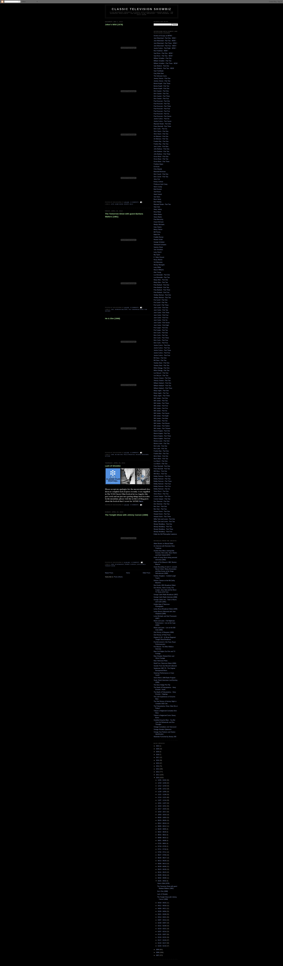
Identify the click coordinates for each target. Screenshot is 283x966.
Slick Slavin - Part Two (161, 134)
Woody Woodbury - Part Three (163, 529)
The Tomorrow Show (135, 309)
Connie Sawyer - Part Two (162, 499)
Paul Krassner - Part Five (162, 111)
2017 (158, 757)
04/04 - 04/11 (162, 908)
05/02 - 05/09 (162, 878)
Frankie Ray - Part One (161, 141)
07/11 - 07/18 (162, 849)
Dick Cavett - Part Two (161, 177)
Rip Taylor (157, 255)
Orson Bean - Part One (161, 156)
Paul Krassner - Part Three (162, 106)
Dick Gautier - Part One (161, 91)
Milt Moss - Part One (160, 471)
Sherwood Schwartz (160, 244)
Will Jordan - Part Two (161, 400)
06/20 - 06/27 (162, 858)
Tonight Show (110, 565)
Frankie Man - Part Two (161, 453)
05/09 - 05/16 (162, 875)
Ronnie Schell (158, 239)
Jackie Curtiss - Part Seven (162, 121)
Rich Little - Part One (160, 446)
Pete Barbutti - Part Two (161, 287)
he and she (119, 454)
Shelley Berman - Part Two (162, 297)
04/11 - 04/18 (162, 905)
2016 (158, 760)
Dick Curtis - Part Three (161, 338)
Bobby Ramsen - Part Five (162, 486)
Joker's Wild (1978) (114, 24)
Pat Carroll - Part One (160, 300)
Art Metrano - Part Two (161, 139)
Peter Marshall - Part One (162, 466)
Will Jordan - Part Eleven (162, 423)
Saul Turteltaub (158, 71)
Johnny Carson (130, 564)
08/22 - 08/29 (162, 832)
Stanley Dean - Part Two (161, 365)
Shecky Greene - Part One (162, 378)
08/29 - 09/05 (162, 829)
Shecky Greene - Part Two (162, 380)
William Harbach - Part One (162, 383)
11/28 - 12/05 (162, 791)
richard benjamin (142, 454)
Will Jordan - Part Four (161, 406)
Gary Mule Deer (159, 73)
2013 (158, 769)
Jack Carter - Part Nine (161, 146)
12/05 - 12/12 (162, 789)
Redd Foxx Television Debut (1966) (165, 663)
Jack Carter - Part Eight (161, 325)
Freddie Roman (158, 237)
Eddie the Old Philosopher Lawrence (165, 534)
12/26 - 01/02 (162, 780)
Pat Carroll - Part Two (160, 302)
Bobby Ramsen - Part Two (162, 479)
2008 (158, 952)
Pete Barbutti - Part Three (162, 290)
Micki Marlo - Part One (161, 456)
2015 (158, 763)
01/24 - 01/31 (162, 937)
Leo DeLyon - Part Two (161, 375)
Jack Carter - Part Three (161, 312)
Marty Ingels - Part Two (161, 393)
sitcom (107, 456)
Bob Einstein (158, 189)
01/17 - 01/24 (162, 940)
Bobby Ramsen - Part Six (162, 489)
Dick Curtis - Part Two (161, 335)
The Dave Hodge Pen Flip (162, 685)
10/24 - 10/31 (162, 806)
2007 (158, 955)
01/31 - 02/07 (162, 934)
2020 (158, 749)
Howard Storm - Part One (162, 511)
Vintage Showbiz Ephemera (162, 729)
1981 (112, 309)
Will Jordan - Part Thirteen (162, 428)
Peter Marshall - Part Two (162, 469)
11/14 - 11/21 (162, 797)
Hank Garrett (158, 194)
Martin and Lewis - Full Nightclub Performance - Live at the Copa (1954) (164, 623)
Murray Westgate (159, 265)
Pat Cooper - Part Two (161, 330)
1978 (112, 204)
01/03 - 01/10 (162, 946)
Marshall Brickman (160, 171)
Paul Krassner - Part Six (161, 114)
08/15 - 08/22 (162, 835)
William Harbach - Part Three (163, 388)
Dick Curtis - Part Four (161, 340)
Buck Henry (157, 199)
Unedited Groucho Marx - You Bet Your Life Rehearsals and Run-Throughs (164, 722)
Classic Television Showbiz (141, 9)
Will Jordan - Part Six (160, 411)
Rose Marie (157, 212)
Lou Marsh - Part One (160, 461)
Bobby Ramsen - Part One (162, 476)
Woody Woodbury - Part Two (163, 526)
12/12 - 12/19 (162, 786)
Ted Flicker (157, 192)
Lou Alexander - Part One (162, 275)
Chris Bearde (158, 169)
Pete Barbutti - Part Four (161, 292)
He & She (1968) (112, 318)
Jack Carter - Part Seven (162, 322)
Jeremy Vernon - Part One (162, 78)
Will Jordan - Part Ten (160, 421)
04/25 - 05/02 (162, 881)
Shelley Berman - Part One (162, 295)
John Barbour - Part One (161, 149)
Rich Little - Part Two (160, 448)
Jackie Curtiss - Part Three (162, 350)
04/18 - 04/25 (162, 903)
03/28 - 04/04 (162, 911)
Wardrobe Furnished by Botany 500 (165, 736)
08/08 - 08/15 (162, 838)
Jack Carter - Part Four (161, 315)
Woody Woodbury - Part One (163, 524)
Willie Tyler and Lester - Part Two (164, 521)
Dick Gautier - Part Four (161, 98)
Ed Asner (157, 166)
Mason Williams (159, 270)
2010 (158, 777)
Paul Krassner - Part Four (162, 108)
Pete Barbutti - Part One (161, 285)
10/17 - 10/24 (162, 809)
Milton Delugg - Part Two (161, 370)
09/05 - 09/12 (162, 826)
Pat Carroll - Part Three (161, 305)
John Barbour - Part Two (161, 151)
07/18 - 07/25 (162, 846)
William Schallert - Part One (162, 58)
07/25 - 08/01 (162, 843)
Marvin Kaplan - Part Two (162, 433)
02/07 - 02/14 (162, 931)
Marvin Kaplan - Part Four (162, 438)
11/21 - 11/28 (162, 794)
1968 (112, 454)
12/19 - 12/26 (162, 783)
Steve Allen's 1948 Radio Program (164, 677)
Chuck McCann (158, 222)
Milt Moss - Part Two (160, 474)
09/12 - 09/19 (162, 823)
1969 (112, 564)
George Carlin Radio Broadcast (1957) (166, 594)
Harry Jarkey (158, 209)
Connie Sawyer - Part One (162, 496)
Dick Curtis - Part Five (161, 343)
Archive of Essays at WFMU (163, 36)
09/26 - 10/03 (162, 817)
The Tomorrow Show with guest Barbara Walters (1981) (124, 215)
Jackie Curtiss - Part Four (162, 355)
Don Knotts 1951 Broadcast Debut (165, 585)
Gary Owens (158, 227)
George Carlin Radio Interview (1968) (165, 597)
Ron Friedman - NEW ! (161, 51)
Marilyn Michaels (159, 224)
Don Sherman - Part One (161, 501)
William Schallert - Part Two (162, 61)
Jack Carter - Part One (161, 307)
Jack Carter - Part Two (161, 310)
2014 (158, 766)
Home (128, 573)
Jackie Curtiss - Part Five (162, 353)
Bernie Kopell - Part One (161, 88)
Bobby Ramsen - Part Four (162, 484)
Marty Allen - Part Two (161, 282)
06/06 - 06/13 (162, 863)
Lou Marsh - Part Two (160, 463)
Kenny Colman (158, 181)
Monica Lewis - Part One (161, 441)
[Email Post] (140, 202)
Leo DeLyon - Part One (161, 373)
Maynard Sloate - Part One (162, 124)
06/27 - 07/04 (162, 855)
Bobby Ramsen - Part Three (163, 481)
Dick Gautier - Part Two (161, 93)
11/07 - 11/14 (162, 800)
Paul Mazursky (158, 219)
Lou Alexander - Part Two (162, 277)
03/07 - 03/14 (162, 920)
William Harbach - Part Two (162, 385)
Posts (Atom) (118, 577)
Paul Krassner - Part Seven (162, 116)
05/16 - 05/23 (162, 872)
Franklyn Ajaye (158, 164)
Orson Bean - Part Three (161, 161)
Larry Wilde (157, 267)
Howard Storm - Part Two (162, 514)
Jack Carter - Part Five (161, 317)
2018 (158, 754)
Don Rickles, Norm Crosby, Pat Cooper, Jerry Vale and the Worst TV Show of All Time (165, 590)
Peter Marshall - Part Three (162, 126)
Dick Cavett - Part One (161, 174)
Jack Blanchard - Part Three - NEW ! (165, 43)
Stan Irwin (157, 207)
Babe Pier (157, 234)
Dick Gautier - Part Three (162, 96)
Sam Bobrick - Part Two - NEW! (164, 68)
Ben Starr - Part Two (160, 509)
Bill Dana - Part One (160, 358)
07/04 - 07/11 (162, 852)
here (141, 501)
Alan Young (157, 272)
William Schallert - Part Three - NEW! (166, 63)
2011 (158, 775)
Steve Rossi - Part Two (161, 494)
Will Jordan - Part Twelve (162, 426)
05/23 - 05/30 (162, 869)
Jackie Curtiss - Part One (162, 345)
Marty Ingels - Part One (161, 390)
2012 (158, 772)
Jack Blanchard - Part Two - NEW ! (165, 40)
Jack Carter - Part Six (161, 320)
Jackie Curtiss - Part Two (162, 348)
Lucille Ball (141, 564)
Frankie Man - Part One (161, 451)
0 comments (134, 202)
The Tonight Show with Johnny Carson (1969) (126, 515)
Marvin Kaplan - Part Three (162, 436)
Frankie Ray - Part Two (161, 144)
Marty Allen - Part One (161, 280)
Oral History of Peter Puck (162, 635)
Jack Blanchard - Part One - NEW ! (165, 38)
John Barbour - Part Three (162, 154)
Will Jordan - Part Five (161, 408)
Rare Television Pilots (161, 661)
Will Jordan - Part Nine (161, 418)
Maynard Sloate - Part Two (162, 204)
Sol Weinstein (158, 262)
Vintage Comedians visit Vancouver (165, 727)
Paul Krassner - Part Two (162, 103)
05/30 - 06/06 (162, 866)
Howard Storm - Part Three (162, 516)
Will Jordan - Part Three (161, 403)
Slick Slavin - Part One (161, 131)
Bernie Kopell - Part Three (162, 83)
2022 (158, 746)
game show (119, 204)
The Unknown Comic (160, 76)
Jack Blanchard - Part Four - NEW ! (165, 46)
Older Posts (146, 573)
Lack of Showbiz (113, 466)
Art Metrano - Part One (161, 136)
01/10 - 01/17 (162, 943)
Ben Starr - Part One (160, 506)
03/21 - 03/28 (162, 914)
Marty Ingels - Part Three (162, 396)
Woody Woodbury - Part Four (163, 531)
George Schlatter (159, 242)
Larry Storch (158, 252)
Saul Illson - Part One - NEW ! (163, 53)
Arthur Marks (158, 214)
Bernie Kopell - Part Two (161, 86)
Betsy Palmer (158, 229)
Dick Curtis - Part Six (160, 129)
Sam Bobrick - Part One (161, 66)
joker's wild (128, 204)
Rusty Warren (158, 260)
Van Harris (157, 197)
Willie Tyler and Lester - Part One (164, 519)
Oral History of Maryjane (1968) (164, 632)
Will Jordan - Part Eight (161, 416)
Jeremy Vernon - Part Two (162, 81)
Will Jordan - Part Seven (161, 413)
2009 (158, 949)
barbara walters (121, 309)
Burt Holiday (158, 202)
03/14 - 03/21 (162, 917)
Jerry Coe (157, 179)
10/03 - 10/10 (162, 814)
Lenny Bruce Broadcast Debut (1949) (165, 609)
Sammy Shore (158, 247)
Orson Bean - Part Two (161, 159)
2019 (158, 752)
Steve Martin (158, 217)
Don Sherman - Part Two (161, 504)
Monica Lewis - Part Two (161, 443)
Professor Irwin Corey (160, 184)
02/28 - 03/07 (162, 923)
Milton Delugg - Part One (161, 368)
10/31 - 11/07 (162, 803)
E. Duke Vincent (159, 257)
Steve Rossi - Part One (161, 491)
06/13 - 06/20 (162, 861)
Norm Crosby (158, 187)
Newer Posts (109, 573)
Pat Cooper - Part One (161, 328)
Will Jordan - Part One (161, 398)
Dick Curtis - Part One (161, 333)
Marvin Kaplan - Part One (162, 431)
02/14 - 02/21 (162, 928)
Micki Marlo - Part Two (161, 458)
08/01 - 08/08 (162, 840)
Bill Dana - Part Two (160, 360)
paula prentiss (129, 454)
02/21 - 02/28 (162, 926)
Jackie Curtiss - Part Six (161, 119)
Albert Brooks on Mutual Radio (163, 543)
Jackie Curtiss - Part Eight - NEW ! (165, 48)
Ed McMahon (119, 564)
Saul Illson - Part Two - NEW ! (163, 56)
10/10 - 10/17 (162, 812)
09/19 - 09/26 (162, 820)
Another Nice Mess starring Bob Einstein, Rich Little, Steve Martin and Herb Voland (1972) (165, 553)
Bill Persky (157, 232)
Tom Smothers (158, 249)
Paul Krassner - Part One (162, 101)
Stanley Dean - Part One (161, 363)
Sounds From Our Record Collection (165, 666)
